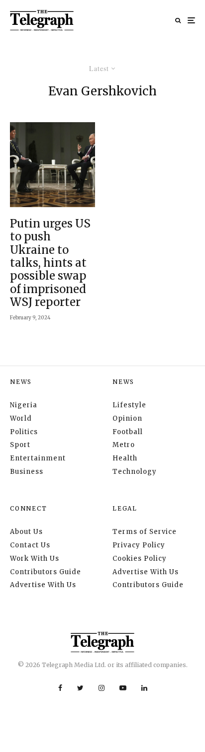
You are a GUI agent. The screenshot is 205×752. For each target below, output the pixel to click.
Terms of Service (144, 531)
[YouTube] (123, 688)
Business (26, 471)
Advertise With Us (43, 585)
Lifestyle (129, 405)
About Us (26, 531)
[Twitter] (80, 688)
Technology (134, 471)
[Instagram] (101, 688)
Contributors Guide (45, 572)
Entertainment (38, 458)
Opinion (127, 418)
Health (124, 458)
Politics (24, 432)
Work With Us (34, 558)
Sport (20, 445)
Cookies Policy (139, 558)
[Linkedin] (144, 688)
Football (127, 432)
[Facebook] (60, 688)
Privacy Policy (138, 545)
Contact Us (30, 545)
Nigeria (23, 405)
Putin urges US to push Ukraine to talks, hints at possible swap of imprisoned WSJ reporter (50, 263)
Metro (123, 445)
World (21, 418)
